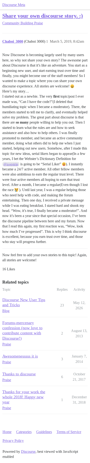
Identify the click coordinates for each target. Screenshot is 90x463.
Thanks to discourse (19, 374)
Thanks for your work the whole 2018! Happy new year (23, 397)
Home (7, 432)
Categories (24, 432)
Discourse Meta (13, 5)
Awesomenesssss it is (20, 356)
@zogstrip (10, 164)
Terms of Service (69, 432)
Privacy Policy (13, 441)
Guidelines (44, 432)
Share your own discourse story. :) (42, 16)
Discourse (28, 451)
